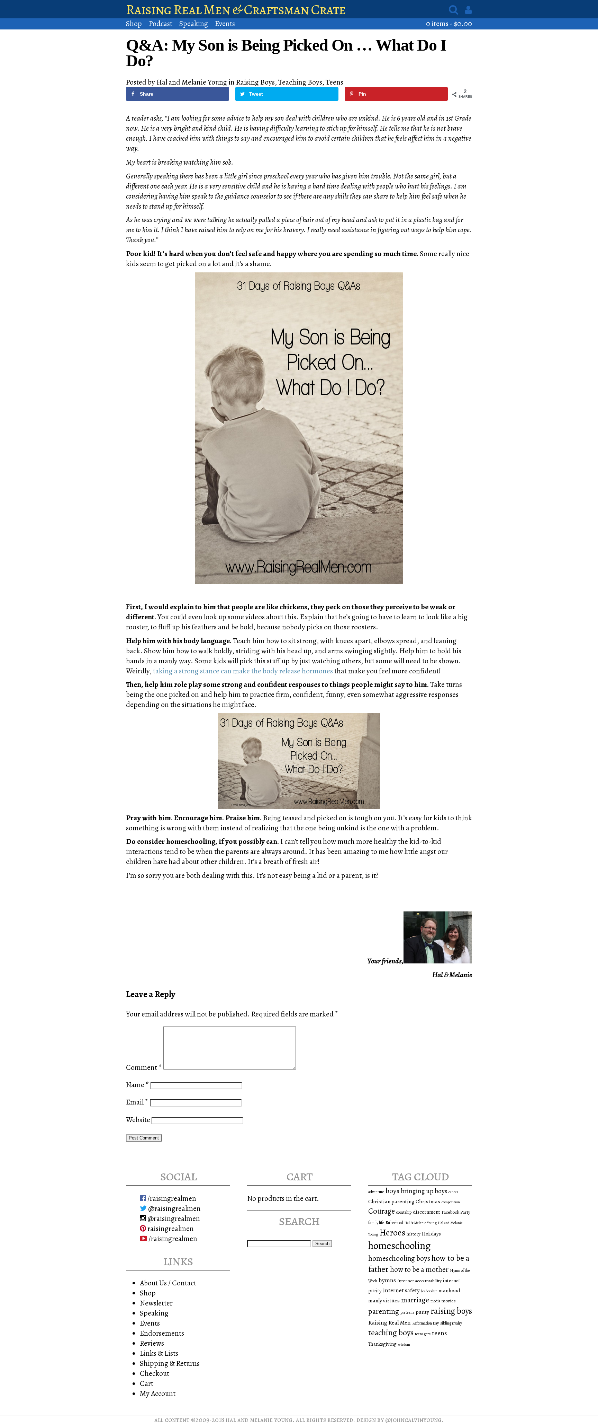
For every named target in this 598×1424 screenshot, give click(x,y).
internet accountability (419, 1280)
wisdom (404, 1344)
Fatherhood (394, 1222)
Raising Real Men (389, 1323)
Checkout (154, 1373)
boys (392, 1191)
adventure (376, 1192)
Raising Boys (255, 82)
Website (138, 1120)
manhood (449, 1290)
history (413, 1234)
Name (137, 1085)
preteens (407, 1312)
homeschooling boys (399, 1258)
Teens (334, 82)
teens (439, 1333)
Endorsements (162, 1333)
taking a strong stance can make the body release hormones (243, 671)
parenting (383, 1311)
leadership (429, 1291)
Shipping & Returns (170, 1363)
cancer (453, 1192)
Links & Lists (159, 1353)
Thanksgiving (382, 1343)
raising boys (451, 1311)
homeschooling (399, 1245)
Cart (146, 1383)
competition (451, 1202)
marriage (415, 1300)
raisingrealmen (170, 1228)
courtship (403, 1212)
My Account (157, 1393)
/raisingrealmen (171, 1198)
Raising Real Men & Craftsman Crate (236, 9)
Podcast (160, 23)
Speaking (193, 23)
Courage (381, 1211)
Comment (144, 1067)
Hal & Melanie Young (421, 1222)
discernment (426, 1211)
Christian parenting (391, 1201)
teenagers (423, 1334)
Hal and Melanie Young (259, 1419)
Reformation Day (425, 1323)
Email (137, 1102)
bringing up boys (424, 1191)
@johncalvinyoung (413, 1419)
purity (422, 1312)
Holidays (431, 1233)
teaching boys (300, 82)
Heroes (392, 1232)
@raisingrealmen (174, 1208)
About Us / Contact (168, 1283)
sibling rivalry (451, 1323)
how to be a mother (419, 1269)
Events (225, 23)
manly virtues (384, 1300)
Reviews (152, 1343)
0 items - (449, 23)
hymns (387, 1280)
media (435, 1301)
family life (376, 1222)
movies (449, 1301)
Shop (134, 23)
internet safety (401, 1290)
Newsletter (156, 1303)
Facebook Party (456, 1212)
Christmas (428, 1201)
